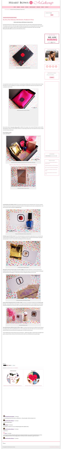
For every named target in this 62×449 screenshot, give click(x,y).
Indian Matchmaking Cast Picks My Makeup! (51, 165)
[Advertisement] (23, 13)
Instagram (53, 66)
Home (5, 9)
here (10, 133)
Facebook (50, 66)
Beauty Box (8, 9)
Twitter (47, 66)
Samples (15, 17)
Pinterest (56, 66)
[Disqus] (23, 402)
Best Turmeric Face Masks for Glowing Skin (51, 167)
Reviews (12, 17)
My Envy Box (9, 17)
